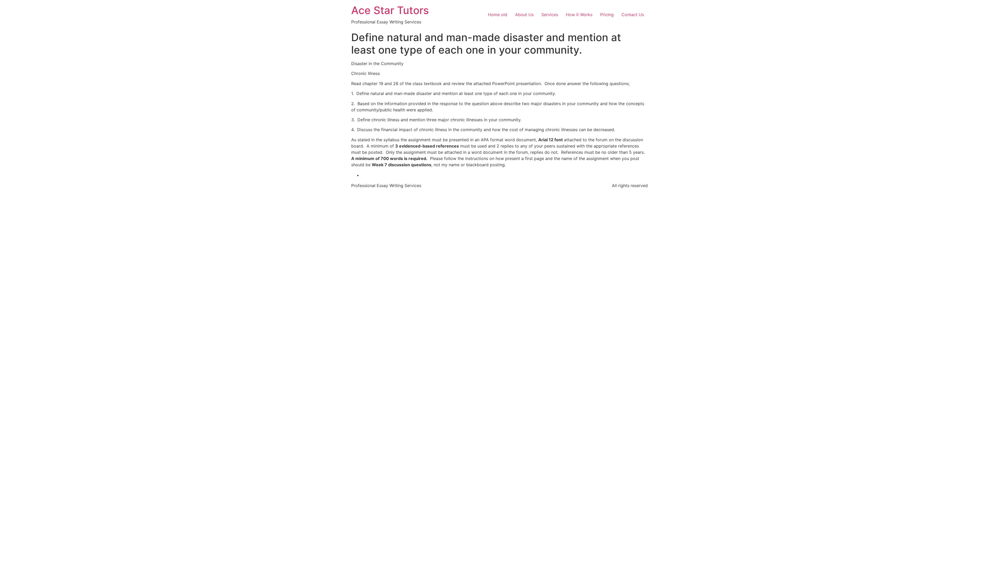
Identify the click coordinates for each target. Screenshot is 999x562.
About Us (524, 14)
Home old (497, 14)
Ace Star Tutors (390, 10)
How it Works (579, 14)
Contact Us (633, 14)
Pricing (607, 14)
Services (549, 14)
